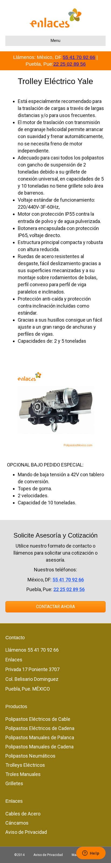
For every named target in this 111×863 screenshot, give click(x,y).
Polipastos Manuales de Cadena (39, 746)
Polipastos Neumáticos (30, 756)
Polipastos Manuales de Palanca (39, 737)
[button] (55, 606)
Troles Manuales (23, 774)
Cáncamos (17, 823)
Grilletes (14, 783)
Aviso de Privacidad (26, 832)
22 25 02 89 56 (69, 64)
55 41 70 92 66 (79, 57)
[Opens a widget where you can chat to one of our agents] (91, 853)
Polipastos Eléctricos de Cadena (39, 728)
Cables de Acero (22, 814)
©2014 (19, 855)
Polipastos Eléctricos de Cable (37, 719)
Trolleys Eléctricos (25, 765)
